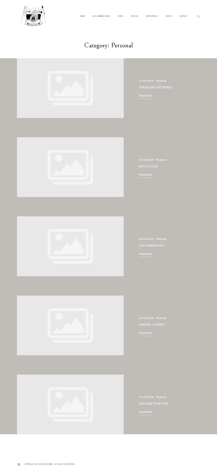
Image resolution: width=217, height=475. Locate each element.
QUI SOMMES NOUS (101, 16)
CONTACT (184, 16)
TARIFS (169, 16)
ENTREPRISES (152, 16)
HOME (82, 16)
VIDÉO (120, 16)
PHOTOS (134, 16)
